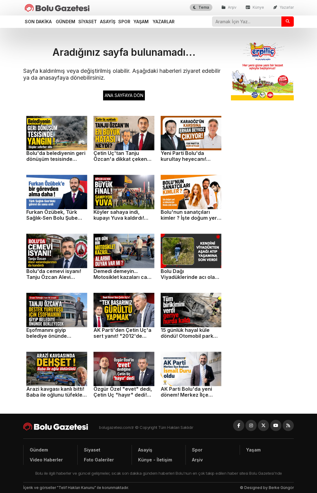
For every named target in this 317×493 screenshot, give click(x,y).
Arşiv (232, 7)
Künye (258, 7)
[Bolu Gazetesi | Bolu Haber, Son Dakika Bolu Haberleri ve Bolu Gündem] (57, 7)
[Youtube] (275, 425)
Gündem (65, 21)
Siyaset (87, 21)
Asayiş (107, 21)
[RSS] (288, 425)
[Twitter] (263, 425)
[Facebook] (238, 425)
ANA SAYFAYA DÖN (124, 95)
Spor (124, 21)
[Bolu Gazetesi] (61, 426)
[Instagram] (251, 425)
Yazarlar (286, 7)
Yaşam (141, 21)
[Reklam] (262, 99)
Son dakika (38, 21)
